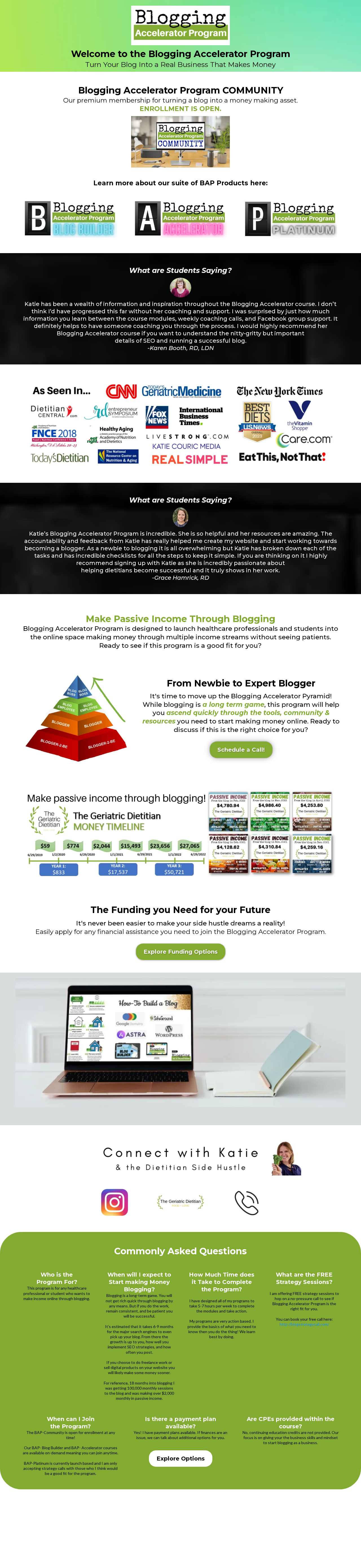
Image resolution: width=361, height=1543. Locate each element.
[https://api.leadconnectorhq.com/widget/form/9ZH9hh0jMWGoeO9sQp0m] (246, 1202)
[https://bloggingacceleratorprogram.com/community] (180, 25)
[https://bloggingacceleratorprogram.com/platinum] (290, 219)
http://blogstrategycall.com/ (304, 1324)
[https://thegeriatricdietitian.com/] (180, 1202)
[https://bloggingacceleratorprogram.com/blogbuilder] (70, 219)
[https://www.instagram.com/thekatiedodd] (114, 1202)
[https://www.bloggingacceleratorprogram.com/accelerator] (180, 219)
